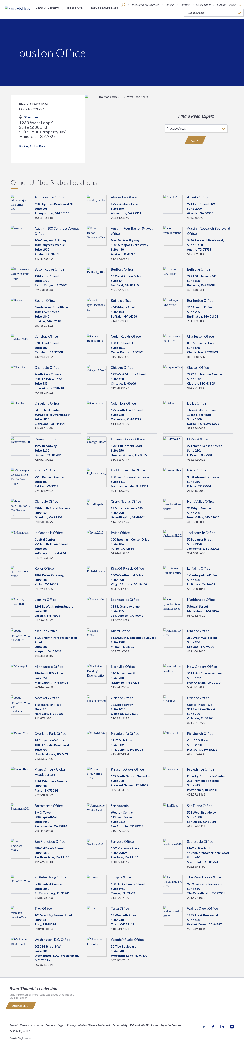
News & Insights (47, 8)
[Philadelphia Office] (96, 740)
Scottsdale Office (200, 841)
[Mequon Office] (20, 637)
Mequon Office (46, 631)
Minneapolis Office (49, 666)
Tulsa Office (120, 908)
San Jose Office (122, 841)
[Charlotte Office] (20, 374)
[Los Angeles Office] (96, 606)
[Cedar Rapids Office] (96, 343)
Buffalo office (121, 300)
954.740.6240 (120, 490)
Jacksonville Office (201, 532)
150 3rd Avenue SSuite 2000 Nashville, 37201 (125, 677)
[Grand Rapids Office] (96, 508)
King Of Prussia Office (127, 568)
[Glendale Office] (20, 508)
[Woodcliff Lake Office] (96, 946)
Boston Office (45, 300)
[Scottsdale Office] (172, 848)
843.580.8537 (196, 356)
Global (13, 1025)
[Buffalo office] (96, 307)
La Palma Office (198, 568)
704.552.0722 (44, 392)
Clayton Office (198, 367)
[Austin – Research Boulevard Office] (172, 235)
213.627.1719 (120, 620)
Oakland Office (122, 698)
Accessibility (119, 1025)
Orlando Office (198, 698)
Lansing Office (45, 599)
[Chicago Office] (96, 374)
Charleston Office (200, 336)
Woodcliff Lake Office (127, 939)
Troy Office (43, 908)
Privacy (71, 1025)
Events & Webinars (104, 8)
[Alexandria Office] (96, 203)
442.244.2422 (44, 356)
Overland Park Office (50, 733)
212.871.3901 (44, 718)
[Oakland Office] (96, 704)
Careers (169, 4)
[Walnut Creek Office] (172, 915)
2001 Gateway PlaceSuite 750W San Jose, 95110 (125, 852)
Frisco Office (196, 470)
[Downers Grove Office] (96, 445)
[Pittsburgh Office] (172, 740)
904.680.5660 (196, 553)
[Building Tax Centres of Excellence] (17, 8)
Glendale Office (46, 501)
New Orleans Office (202, 666)
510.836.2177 (120, 718)
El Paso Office (197, 439)
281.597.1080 (196, 897)
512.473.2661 (120, 258)
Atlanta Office (197, 197)
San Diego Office (199, 806)
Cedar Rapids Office (126, 336)
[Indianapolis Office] (20, 539)
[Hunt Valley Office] (172, 508)
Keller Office (44, 568)
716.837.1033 (120, 321)
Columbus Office (123, 403)
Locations (37, 1025)
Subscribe (19, 1005)
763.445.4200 (44, 687)
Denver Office (45, 439)
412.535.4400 (196, 754)
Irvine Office (120, 532)
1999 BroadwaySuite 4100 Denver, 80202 (48, 450)
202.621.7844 (44, 964)
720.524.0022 (44, 459)
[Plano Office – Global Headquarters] (20, 776)
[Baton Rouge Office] (20, 276)
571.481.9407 (44, 490)
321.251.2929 (196, 723)
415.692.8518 (44, 862)
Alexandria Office (124, 197)
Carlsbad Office (46, 336)
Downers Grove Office (128, 439)
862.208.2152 (120, 960)
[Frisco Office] (172, 477)
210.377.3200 (120, 830)
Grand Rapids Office (126, 501)
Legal (61, 1025)
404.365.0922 (196, 217)
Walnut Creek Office (202, 908)
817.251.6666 (44, 589)
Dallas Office (196, 403)
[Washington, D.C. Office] (20, 946)
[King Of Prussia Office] (96, 575)
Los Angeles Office (125, 599)
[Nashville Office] (96, 673)
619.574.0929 (196, 826)
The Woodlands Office (204, 877)
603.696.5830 (120, 289)
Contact (185, 4)
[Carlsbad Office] (20, 343)
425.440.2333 (196, 289)
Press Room (75, 8)
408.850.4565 (120, 862)
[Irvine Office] (96, 539)
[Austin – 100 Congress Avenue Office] (20, 235)
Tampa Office (121, 877)
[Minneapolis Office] (20, 673)
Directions (31, 117)
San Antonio (120, 806)
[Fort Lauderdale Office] (96, 477)
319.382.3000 (120, 356)
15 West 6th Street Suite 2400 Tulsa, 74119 (124, 919)
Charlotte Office (47, 367)
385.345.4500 (120, 790)
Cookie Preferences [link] (20, 1038)
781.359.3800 (196, 321)
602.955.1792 (196, 866)
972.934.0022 (196, 428)
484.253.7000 (120, 589)
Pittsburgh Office (200, 733)
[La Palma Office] (172, 575)
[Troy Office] (20, 915)
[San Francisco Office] (20, 848)
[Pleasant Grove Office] (96, 776)
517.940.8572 (44, 620)
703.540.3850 (120, 217)
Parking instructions (32, 146)
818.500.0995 (44, 522)
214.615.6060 (196, 490)
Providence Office (200, 769)
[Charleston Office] (172, 343)
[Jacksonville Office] (172, 539)
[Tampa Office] (96, 884)
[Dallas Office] (172, 410)
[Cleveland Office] (20, 410)
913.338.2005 (44, 758)
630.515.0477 (120, 459)
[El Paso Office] (172, 445)
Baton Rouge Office (49, 269)
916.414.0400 (44, 830)
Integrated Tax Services (145, 4)
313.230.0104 (44, 929)
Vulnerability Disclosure (144, 1025)
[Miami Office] (96, 637)
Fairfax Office (45, 470)
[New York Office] (20, 704)
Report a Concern (171, 1025)
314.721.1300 (196, 388)
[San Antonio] (96, 812)
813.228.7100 (120, 897)
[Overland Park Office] (20, 740)
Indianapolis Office (49, 532)
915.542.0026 (196, 459)
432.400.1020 (196, 651)
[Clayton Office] (172, 374)
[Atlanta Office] (172, 203)
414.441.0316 (44, 656)
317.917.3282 (44, 557)
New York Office (47, 698)
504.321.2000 (196, 687)
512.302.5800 (196, 254)
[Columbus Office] (96, 410)
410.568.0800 (196, 522)
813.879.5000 (44, 897)
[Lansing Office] (20, 606)
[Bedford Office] (96, 276)
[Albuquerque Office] (20, 203)
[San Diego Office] (172, 812)
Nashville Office (123, 666)
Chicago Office (122, 367)
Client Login (203, 4)
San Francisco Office (50, 841)
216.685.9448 (44, 428)
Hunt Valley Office (201, 501)
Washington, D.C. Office (52, 939)
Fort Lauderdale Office (128, 470)
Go (193, 140)
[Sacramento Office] (20, 812)
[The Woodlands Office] (172, 884)
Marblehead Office (201, 599)
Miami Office (120, 631)
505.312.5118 (44, 217)
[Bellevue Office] (172, 276)
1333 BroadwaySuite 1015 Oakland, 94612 (124, 709)
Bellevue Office (198, 269)
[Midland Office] (172, 637)
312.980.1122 (120, 388)
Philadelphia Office (125, 733)
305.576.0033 (120, 651)
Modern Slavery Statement (94, 1025)
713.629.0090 (39, 104)
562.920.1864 (196, 589)
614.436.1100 (120, 423)
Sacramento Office (49, 806)
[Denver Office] (20, 445)
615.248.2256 (120, 687)
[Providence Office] (172, 776)
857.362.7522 (44, 325)
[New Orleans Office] (172, 673)
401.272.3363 (196, 794)
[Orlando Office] (172, 704)
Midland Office (198, 631)
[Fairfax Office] (20, 477)
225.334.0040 (44, 289)
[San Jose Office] (96, 848)
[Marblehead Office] (172, 606)
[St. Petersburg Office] (20, 884)
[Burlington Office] (172, 307)
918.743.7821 (120, 929)
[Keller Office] (20, 575)
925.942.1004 (196, 929)
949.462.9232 (120, 553)
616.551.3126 (120, 522)
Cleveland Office (47, 403)
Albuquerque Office (49, 197)
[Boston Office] (20, 307)
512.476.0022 (44, 258)
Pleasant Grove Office (127, 769)
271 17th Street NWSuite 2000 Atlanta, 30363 (201, 208)
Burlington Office (200, 300)
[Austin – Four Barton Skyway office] (96, 235)
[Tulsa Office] (96, 915)
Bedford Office (122, 269)
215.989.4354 (120, 754)
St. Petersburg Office (50, 877)
